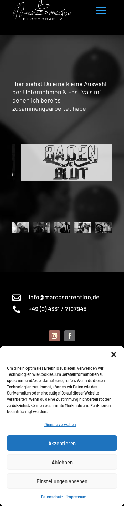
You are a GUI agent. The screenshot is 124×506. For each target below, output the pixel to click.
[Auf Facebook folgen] (69, 335)
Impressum (76, 496)
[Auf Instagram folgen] (54, 335)
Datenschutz (52, 496)
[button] (113, 354)
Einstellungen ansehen (62, 481)
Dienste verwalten (60, 424)
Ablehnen (62, 462)
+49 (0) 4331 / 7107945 (57, 308)
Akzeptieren (62, 443)
